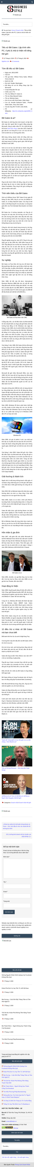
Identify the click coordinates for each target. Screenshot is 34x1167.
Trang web (6, 901)
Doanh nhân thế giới (25, 802)
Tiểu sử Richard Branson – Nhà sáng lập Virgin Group (15, 769)
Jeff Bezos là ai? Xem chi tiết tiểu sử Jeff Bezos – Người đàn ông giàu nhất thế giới (16, 797)
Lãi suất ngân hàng (23, 1157)
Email (5, 891)
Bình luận (6, 856)
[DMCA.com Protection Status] (7, 1128)
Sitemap (15, 1128)
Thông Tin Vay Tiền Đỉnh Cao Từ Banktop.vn (16, 1104)
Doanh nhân (14, 802)
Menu (17, 2)
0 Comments (15, 61)
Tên (5, 882)
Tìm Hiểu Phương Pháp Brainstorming (13, 1039)
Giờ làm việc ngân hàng (9, 1157)
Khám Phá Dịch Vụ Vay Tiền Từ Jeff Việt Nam (15, 988)
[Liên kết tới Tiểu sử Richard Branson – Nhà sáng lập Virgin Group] (17, 756)
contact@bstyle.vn (11, 1121)
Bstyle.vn (17, 8)
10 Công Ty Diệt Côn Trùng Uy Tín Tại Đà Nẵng (17, 1100)
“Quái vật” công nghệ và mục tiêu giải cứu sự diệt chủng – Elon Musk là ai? (16, 741)
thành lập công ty (12, 128)
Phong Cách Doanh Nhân (22, 1164)
